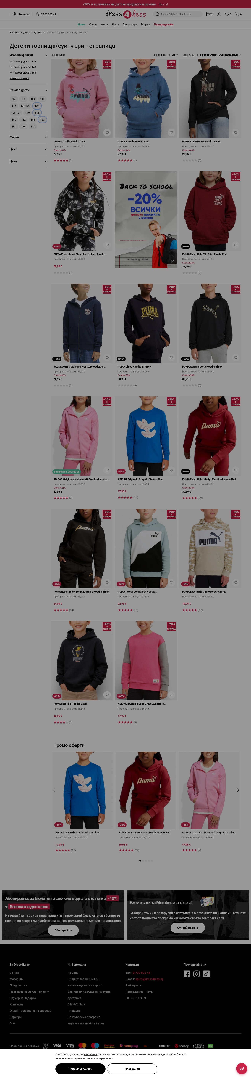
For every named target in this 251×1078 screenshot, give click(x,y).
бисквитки (90, 1054)
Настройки (132, 1069)
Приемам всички (80, 1069)
